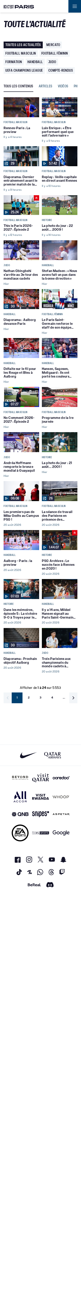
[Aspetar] (61, 814)
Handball (35, 62)
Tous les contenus (18, 86)
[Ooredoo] (61, 778)
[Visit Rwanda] (40, 796)
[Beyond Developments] (20, 778)
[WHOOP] (61, 796)
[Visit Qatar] (40, 778)
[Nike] (28, 755)
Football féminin (54, 53)
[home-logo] (19, 6)
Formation (13, 62)
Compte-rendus (60, 70)
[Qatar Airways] (52, 755)
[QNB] (20, 814)
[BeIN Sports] (40, 833)
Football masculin (20, 53)
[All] (20, 796)
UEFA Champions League (24, 70)
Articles (45, 86)
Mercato (53, 45)
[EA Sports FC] (20, 833)
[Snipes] (40, 814)
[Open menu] (74, 6)
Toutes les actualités (23, 45)
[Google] (61, 833)
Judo (52, 62)
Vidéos (63, 86)
